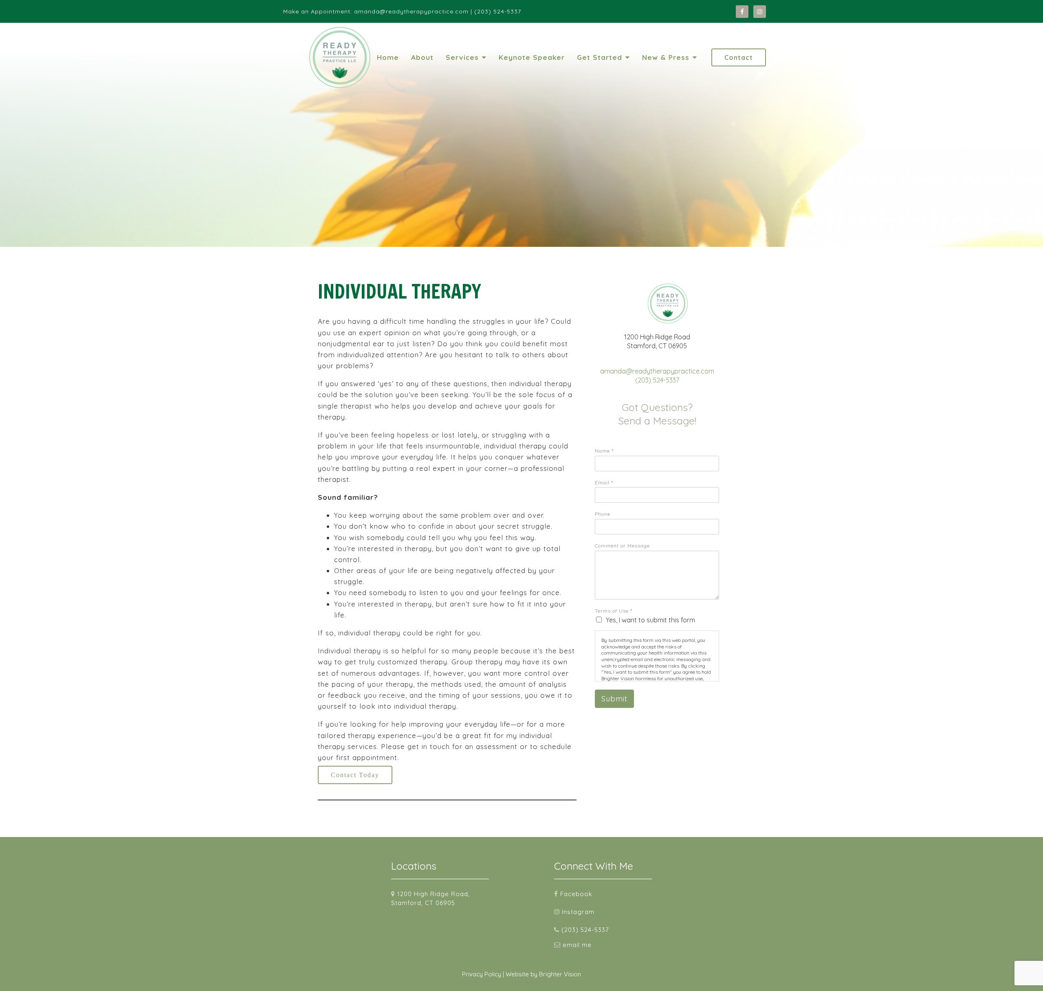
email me (577, 945)
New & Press (665, 57)
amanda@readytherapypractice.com (657, 371)
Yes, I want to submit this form (650, 620)
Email (604, 482)
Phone (602, 514)
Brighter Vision (560, 974)
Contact (738, 57)
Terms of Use (613, 611)
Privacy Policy (481, 974)
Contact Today (355, 774)
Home (388, 57)
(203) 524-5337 (657, 380)
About (422, 57)
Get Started (599, 57)
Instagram (578, 912)
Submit (614, 698)
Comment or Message (622, 546)
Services (462, 57)
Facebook (576, 894)
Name (604, 451)
